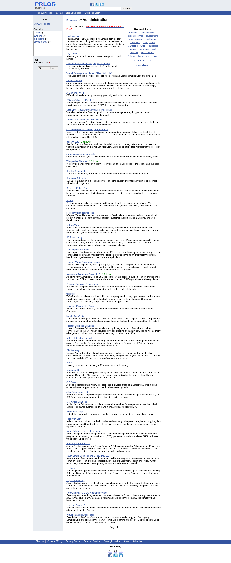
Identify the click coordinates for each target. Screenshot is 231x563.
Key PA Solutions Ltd (76, 171)
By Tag (59, 13)
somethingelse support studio (80, 154)
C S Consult (72, 382)
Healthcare (150, 39)
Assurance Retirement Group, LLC (83, 274)
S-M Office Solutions (76, 402)
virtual (137, 60)
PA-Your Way (72, 350)
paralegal (153, 46)
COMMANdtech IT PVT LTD (80, 100)
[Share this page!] (97, 5)
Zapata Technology (75, 480)
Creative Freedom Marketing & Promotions (87, 129)
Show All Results (41, 24)
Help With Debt (73, 419)
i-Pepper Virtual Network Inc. (80, 213)
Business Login (92, 13)
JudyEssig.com (74, 80)
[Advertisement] (181, 68)
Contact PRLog (54, 541)
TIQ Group (71, 53)
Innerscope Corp (74, 411)
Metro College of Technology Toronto (84, 431)
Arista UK (71, 362)
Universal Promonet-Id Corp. (80, 306)
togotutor (70, 294)
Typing (155, 56)
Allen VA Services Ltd (77, 392)
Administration (40, 62)
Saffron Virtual (73, 225)
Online (143, 46)
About (126, 541)
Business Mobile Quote (77, 188)
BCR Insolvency (74, 237)
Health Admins (73, 36)
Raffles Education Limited (79, 338)
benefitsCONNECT (75, 316)
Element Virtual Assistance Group (83, 262)
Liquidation (135, 42)
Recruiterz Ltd (73, 370)
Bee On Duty (72, 141)
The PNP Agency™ (76, 505)
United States (41, 42)
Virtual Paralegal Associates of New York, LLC (89, 73)
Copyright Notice (112, 541)
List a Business (73, 13)
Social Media (147, 52)
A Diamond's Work (75, 93)
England (38, 36)
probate (133, 49)
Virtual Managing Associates (80, 515)
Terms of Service (92, 541)
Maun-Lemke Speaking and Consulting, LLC (87, 456)
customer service (135, 36)
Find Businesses (44, 13)
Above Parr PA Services (78, 443)
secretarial (144, 49)
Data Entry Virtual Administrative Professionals (89, 110)
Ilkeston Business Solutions (80, 326)
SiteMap (40, 541)
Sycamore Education (76, 178)
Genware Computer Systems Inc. (82, 284)
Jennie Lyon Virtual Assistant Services (85, 119)
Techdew (70, 468)
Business (133, 32)
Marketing (132, 46)
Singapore (39, 39)
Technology (143, 56)
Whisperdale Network (76, 161)
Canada (38, 32)
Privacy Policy (73, 541)
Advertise (137, 541)
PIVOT (69, 200)
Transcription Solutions (77, 249)
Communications (148, 33)
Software (132, 56)
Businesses (72, 20)
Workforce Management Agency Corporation (88, 63)
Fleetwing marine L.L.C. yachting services (87, 492)
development (152, 36)
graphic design (135, 39)
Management (149, 42)
